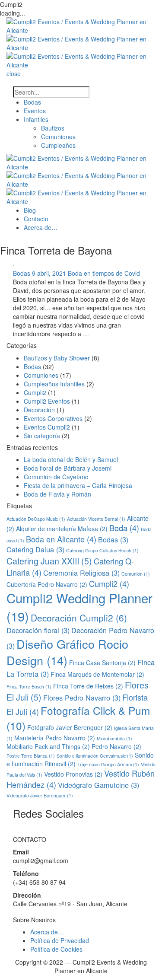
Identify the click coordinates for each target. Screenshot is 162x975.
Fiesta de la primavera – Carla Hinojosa (78, 485)
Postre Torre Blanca (30, 755)
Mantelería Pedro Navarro (54, 737)
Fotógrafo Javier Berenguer (69, 727)
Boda (124, 527)
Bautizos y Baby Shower (57, 358)
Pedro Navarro (116, 746)
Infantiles (36, 119)
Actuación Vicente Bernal (96, 519)
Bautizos (52, 128)
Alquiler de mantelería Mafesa (62, 528)
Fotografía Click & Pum (78, 718)
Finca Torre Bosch (28, 686)
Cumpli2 (35, 392)
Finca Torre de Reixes (88, 686)
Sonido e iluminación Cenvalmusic (95, 755)
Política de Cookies (56, 949)
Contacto (36, 218)
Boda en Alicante (61, 539)
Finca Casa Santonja (102, 662)
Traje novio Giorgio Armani (108, 764)
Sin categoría (42, 435)
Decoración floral (38, 630)
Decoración (39, 409)
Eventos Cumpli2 (47, 427)
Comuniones (58, 136)
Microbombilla (114, 738)
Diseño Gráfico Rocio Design (67, 652)
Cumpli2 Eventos (47, 401)
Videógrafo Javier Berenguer (39, 795)
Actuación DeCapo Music (35, 519)
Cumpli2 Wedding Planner (79, 607)
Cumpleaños (58, 145)
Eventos (35, 110)
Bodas (32, 102)
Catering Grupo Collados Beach (102, 550)
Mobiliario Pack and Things (48, 746)
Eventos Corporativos (53, 418)
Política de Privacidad (59, 940)
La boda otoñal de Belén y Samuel (71, 459)
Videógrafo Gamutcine (98, 785)
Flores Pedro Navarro (82, 697)
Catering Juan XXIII (49, 560)
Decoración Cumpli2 (79, 617)
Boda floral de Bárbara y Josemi (67, 468)
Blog (30, 210)
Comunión (135, 573)
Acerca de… (40, 227)
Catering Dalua (35, 549)
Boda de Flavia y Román (57, 494)
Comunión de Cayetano (56, 476)
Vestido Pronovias (73, 774)
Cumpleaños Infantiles (54, 383)
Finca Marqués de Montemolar (97, 674)
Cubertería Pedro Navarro (46, 584)
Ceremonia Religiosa (81, 572)
